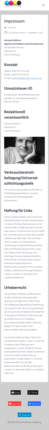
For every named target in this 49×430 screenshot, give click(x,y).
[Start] (5, 27)
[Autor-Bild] (5, 32)
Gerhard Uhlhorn (19, 33)
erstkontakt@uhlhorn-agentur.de (26, 78)
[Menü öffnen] (43, 5)
